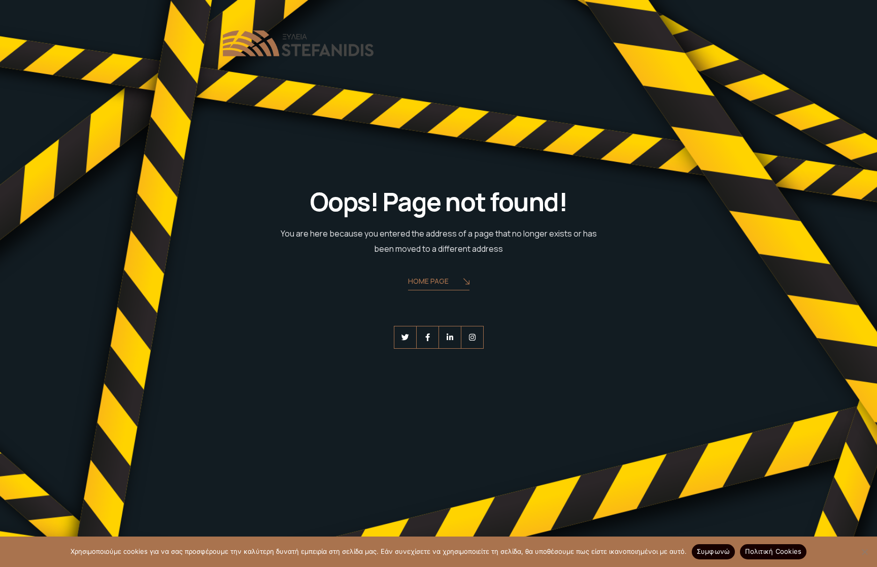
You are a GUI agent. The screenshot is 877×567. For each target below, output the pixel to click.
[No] (864, 552)
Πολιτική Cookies (773, 551)
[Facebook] (427, 337)
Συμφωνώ (713, 551)
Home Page (428, 281)
